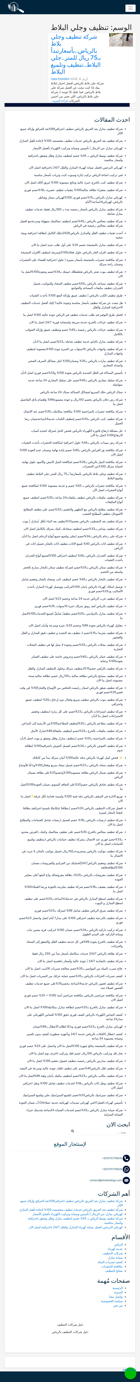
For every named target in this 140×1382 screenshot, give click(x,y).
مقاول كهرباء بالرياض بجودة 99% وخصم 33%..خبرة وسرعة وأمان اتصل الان (76, 625)
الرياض (118, 1244)
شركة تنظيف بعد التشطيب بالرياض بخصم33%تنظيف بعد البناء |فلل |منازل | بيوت (72, 521)
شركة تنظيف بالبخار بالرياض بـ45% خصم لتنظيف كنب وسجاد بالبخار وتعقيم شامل (72, 579)
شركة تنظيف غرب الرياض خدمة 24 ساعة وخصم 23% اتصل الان (83, 598)
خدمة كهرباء (115, 1249)
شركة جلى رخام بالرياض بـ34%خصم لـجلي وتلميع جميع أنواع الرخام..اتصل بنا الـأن (72, 536)
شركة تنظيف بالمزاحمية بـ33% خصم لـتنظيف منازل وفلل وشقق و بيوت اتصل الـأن (71, 738)
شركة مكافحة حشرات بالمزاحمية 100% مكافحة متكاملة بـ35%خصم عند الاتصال (73, 411)
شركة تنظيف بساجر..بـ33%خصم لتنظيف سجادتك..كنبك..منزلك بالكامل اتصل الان (73, 528)
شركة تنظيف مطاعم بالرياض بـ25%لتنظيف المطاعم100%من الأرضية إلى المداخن (72, 723)
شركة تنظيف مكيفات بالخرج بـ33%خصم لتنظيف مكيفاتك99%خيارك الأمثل (77, 731)
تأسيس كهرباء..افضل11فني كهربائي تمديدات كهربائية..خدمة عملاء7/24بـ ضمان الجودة (71, 1102)
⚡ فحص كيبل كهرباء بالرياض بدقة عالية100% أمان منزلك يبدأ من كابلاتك (77, 757)
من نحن (118, 1305)
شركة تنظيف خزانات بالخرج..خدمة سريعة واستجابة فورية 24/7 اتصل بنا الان (76, 322)
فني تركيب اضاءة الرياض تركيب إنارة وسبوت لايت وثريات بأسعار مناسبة (78, 175)
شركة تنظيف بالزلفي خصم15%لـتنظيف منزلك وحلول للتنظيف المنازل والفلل (75, 668)
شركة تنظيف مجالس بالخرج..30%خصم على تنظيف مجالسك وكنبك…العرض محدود (72, 832)
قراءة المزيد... (59, 101)
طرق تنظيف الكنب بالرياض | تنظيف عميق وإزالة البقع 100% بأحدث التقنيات (76, 295)
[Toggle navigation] (130, 8)
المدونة (118, 1292)
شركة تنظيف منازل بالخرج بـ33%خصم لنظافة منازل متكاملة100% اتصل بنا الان (73, 1007)
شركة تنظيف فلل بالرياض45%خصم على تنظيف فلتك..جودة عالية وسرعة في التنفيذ (71, 1068)
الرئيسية (118, 1288)
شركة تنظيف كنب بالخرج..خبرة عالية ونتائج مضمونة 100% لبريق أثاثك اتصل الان (74, 182)
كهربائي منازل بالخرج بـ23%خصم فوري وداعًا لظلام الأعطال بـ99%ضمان (78, 1026)
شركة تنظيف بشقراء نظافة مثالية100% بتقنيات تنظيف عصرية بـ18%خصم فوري (73, 190)
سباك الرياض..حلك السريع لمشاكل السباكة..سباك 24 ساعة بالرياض (81, 392)
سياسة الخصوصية (112, 1301)
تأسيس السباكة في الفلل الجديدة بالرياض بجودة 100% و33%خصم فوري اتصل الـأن (72, 373)
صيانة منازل (115, 1257)
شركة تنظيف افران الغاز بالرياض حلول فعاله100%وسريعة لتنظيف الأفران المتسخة (72, 252)
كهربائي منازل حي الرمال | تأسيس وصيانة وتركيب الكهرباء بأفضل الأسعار (78, 148)
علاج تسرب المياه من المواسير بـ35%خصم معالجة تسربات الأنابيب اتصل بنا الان (74, 968)
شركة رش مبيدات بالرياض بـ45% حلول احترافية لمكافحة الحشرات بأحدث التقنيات (72, 442)
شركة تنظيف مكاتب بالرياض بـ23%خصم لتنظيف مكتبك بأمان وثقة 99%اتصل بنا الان (71, 1076)
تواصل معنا (116, 1296)
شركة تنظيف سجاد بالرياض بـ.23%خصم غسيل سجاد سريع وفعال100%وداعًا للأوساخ (71, 765)
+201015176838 (112, 1158)
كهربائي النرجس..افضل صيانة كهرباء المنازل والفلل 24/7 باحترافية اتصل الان (76, 167)
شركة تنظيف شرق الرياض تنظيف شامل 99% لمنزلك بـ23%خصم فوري (78, 910)
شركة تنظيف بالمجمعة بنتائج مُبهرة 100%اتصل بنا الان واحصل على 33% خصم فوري (71, 1046)
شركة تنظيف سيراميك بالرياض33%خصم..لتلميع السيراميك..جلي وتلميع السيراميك (73, 1095)
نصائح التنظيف (114, 1271)
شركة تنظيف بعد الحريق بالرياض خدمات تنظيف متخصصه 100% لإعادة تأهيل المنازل (71, 140)
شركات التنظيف (113, 1253)
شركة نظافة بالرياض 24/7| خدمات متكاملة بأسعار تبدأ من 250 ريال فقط (77, 953)
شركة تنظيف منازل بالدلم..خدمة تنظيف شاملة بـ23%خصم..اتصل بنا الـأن (78, 341)
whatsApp (130, 1369)
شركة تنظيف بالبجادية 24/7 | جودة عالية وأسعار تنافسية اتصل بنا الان (80, 961)
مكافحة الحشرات (112, 1266)
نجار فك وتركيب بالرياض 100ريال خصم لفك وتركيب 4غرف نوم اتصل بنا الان (76, 1053)
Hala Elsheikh (60, 79)
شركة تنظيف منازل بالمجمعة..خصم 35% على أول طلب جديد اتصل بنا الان (77, 245)
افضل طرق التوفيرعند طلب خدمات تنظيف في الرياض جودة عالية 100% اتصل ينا (73, 314)
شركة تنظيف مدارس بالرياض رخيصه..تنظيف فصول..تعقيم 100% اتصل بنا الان (75, 1061)
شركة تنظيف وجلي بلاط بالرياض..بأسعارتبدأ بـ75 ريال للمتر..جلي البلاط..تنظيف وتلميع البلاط (76, 54)
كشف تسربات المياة (110, 1262)
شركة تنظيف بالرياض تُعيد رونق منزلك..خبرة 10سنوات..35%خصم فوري (79, 606)
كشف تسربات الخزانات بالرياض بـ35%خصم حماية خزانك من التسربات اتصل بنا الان (71, 976)
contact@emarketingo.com (106, 1180)
